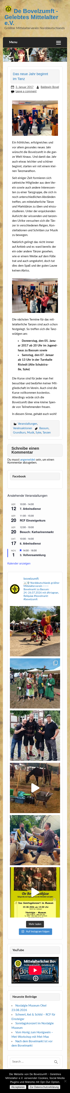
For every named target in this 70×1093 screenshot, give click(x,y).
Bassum (44, 428)
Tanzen (47, 432)
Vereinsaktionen (22, 428)
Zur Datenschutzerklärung (44, 1087)
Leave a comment (26, 91)
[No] (65, 1081)
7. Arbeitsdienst (30, 509)
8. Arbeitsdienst (30, 543)
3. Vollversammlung (33, 555)
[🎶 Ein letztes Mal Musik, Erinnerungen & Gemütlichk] (35, 892)
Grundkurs (19, 432)
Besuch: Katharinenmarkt (37, 532)
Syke (38, 432)
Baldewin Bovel (50, 87)
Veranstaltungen (27, 423)
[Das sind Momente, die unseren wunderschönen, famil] (35, 631)
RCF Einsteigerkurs (33, 520)
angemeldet (27, 459)
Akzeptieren (18, 1087)
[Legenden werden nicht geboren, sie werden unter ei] (35, 735)
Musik (30, 432)
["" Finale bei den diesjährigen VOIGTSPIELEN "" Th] (35, 840)
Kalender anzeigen (19, 563)
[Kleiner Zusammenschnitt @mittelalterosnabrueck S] (35, 788)
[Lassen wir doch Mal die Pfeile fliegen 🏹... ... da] (35, 683)
